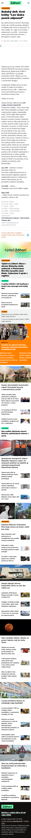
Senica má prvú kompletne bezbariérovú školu (9, 305)
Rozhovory (5, 521)
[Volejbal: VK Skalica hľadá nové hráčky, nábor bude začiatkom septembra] (25, 604)
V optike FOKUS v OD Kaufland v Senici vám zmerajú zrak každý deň (15, 286)
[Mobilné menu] (2, 3)
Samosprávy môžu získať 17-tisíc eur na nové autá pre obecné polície (9, 613)
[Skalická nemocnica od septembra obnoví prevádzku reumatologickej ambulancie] (25, 777)
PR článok (5, 281)
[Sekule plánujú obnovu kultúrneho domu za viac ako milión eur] (15, 573)
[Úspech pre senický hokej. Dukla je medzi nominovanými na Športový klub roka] (25, 650)
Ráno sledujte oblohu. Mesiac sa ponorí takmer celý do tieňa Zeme (15, 640)
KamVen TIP (4, 342)
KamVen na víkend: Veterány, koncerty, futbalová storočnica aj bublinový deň (14, 347)
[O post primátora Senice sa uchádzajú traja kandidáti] (15, 690)
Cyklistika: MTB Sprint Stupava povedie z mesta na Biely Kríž (9, 595)
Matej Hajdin (14, 41)
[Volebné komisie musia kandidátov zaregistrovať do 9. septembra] (25, 421)
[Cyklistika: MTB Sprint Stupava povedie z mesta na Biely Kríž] (25, 595)
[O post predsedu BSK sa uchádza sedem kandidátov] (25, 788)
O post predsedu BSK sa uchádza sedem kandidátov (9, 788)
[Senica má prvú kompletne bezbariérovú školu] (25, 304)
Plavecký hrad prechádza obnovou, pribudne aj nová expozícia (9, 295)
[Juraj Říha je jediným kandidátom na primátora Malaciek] (25, 797)
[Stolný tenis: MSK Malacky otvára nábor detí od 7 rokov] (25, 497)
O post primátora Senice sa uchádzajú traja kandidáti (13, 702)
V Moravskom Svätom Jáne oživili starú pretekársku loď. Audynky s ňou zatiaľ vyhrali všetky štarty (10, 663)
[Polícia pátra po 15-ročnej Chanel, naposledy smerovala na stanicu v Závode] (25, 486)
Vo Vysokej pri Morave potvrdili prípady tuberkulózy (9, 412)
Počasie (4, 311)
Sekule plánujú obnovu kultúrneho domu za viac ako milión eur (13, 585)
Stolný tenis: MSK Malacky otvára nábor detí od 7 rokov (10, 497)
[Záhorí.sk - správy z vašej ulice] (15, 3)
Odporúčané (5, 8)
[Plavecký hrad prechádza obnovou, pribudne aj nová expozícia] (25, 295)
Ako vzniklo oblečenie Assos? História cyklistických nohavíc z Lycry (15, 433)
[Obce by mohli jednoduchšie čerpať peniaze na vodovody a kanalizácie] (15, 753)
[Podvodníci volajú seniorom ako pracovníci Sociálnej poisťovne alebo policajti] (25, 548)
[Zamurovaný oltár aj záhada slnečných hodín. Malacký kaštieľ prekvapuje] (25, 475)
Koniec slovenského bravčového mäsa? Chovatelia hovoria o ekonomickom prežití (14, 387)
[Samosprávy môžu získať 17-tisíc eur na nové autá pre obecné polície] (25, 613)
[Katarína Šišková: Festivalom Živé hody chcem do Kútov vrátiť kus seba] (15, 511)
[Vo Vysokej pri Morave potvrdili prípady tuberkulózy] (25, 412)
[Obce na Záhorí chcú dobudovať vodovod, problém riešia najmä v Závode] (25, 675)
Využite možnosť (12, 821)
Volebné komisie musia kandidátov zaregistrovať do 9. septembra (10, 421)
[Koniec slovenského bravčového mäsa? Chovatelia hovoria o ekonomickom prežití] (15, 374)
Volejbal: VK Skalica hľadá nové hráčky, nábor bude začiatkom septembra (10, 604)
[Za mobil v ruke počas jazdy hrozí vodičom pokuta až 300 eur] (25, 558)
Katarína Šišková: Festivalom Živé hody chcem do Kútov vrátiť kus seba (15, 527)
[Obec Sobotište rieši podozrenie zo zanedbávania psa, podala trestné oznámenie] (25, 537)
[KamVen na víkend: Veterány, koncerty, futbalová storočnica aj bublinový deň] (15, 332)
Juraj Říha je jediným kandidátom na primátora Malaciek (10, 797)
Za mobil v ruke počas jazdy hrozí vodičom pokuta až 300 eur (9, 559)
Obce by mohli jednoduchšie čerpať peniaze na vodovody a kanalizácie (14, 765)
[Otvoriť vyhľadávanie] (29, 3)
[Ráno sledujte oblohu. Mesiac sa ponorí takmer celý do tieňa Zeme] (15, 627)
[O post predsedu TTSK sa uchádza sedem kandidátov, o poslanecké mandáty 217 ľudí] (25, 711)
